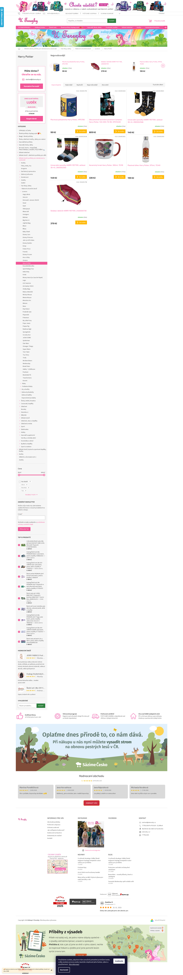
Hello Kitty (26, 272)
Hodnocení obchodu (91, 775)
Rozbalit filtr (30, 495)
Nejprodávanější (92, 85)
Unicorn (25, 197)
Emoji (24, 246)
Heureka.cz (24, 412)
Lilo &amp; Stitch (28, 286)
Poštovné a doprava (89, 14)
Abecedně (105, 85)
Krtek (24, 275)
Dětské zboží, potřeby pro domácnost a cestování (32, 159)
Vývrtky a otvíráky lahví (28, 438)
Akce (24, 485)
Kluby (24, 383)
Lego (24, 280)
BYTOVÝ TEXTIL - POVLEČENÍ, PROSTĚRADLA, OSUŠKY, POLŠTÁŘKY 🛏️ (32, 149)
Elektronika (24, 429)
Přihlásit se (24, 529)
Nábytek (23, 415)
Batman (25, 217)
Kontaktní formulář (31, 86)
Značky (23, 180)
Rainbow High (27, 329)
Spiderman (26, 340)
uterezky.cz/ (146, 832)
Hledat (111, 21)
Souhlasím (119, 961)
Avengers (26, 214)
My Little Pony (27, 320)
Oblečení (24, 406)
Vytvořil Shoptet (160, 920)
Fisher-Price (26, 249)
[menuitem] (24, 27)
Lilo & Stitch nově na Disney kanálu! (89, 872)
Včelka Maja (26, 289)
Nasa (24, 306)
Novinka (25, 488)
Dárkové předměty (28, 392)
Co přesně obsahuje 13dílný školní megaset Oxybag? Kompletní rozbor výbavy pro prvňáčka (89, 860)
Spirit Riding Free (28, 269)
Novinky (23, 409)
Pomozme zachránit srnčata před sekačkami (119, 869)
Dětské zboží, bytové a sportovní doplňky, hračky (32, 450)
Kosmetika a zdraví (27, 441)
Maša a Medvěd (28, 292)
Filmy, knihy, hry (26, 166)
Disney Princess (28, 237)
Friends (25, 252)
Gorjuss (25, 260)
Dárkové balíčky (27, 395)
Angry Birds (26, 194)
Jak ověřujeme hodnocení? (56, 830)
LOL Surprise (27, 283)
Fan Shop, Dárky (26, 186)
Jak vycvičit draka (28, 240)
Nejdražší (80, 85)
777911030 (145, 835)
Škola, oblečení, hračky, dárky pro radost (32, 139)
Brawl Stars (26, 366)
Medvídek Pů (27, 375)
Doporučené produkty (29, 398)
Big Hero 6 (26, 220)
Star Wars (26, 343)
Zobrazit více (91, 803)
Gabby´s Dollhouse (29, 369)
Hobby (23, 432)
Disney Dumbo (27, 243)
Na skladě (25, 482)
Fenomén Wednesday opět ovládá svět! (121, 882)
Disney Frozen (27, 254)
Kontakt (49, 838)
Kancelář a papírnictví (28, 435)
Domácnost (24, 177)
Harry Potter (27, 263)
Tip (23, 491)
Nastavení (64, 970)
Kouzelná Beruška (28, 266)
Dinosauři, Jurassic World (31, 200)
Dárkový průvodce (27, 174)
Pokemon (26, 318)
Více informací (74, 964)
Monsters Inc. (27, 300)
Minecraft (26, 211)
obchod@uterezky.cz (149, 822)
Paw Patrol (26, 309)
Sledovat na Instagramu (92, 850)
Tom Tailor (26, 352)
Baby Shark (26, 232)
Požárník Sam (27, 312)
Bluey (24, 229)
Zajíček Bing (26, 223)
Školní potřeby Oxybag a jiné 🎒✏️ (30, 133)
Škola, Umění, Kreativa (28, 401)
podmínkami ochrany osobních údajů (31, 523)
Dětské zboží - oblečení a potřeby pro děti (32, 155)
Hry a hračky (25, 389)
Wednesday (26, 363)
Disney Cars (26, 234)
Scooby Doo (27, 335)
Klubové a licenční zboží (29, 189)
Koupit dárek (31, 119)
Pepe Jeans (26, 323)
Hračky (23, 163)
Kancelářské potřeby (25, 142)
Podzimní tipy (82, 868)
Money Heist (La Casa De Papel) (33, 277)
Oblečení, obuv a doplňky (29, 421)
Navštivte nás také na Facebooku (152, 829)
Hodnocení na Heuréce (54, 833)
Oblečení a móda (26, 424)
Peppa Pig (26, 326)
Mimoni (25, 303)
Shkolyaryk (26, 209)
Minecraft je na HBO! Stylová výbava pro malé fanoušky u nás (90, 878)
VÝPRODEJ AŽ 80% (25, 131)
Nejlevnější (68, 85)
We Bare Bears (27, 361)
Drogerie (24, 168)
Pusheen (25, 372)
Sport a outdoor (26, 447)
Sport (23, 426)
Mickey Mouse (27, 295)
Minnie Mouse (27, 297)
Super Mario (26, 349)
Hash (24, 206)
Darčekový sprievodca (28, 171)
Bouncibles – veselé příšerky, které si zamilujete (120, 876)
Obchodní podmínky (71, 14)
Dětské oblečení (24, 152)
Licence (24, 191)
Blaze (24, 226)
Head (24, 203)
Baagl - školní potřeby (26, 136)
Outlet (23, 183)
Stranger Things (28, 346)
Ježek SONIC (27, 338)
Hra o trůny (26, 257)
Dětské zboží (25, 418)
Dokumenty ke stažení (54, 836)
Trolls (24, 358)
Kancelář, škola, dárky (26, 145)
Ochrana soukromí (107, 14)
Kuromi (25, 381)
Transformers (27, 378)
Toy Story (26, 355)
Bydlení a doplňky (26, 444)
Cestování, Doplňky (27, 404)
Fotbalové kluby (27, 386)
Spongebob (26, 332)
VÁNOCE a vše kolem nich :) (27, 457)
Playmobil (26, 315)
